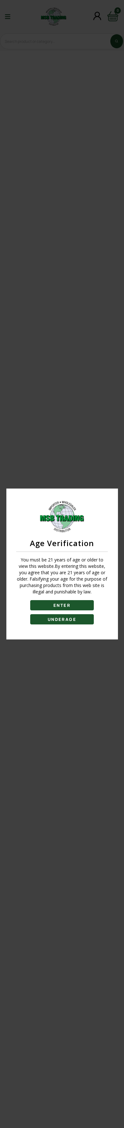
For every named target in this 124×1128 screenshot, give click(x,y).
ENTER (62, 605)
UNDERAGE (62, 619)
